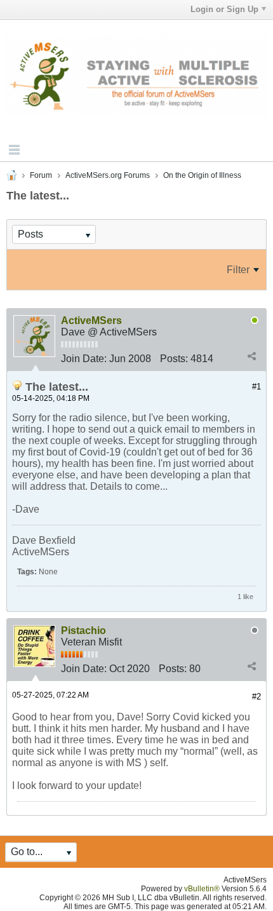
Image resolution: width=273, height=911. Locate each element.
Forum (41, 175)
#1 (256, 386)
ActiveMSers (91, 320)
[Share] (251, 356)
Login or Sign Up (224, 9)
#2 (256, 696)
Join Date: (84, 358)
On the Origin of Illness (202, 175)
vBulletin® (202, 888)
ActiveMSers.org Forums (107, 175)
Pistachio (83, 630)
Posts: (174, 358)
